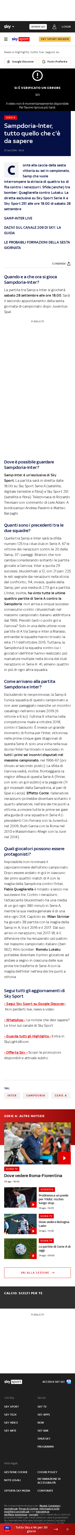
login (66, 26)
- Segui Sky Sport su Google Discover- (35, 1004)
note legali (12, 1480)
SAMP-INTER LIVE (18, 218)
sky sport (11, 1406)
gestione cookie (16, 1472)
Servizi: (42, 1397)
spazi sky (44, 1438)
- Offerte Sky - (16, 1052)
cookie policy (48, 1472)
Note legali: (11, 1463)
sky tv (42, 1406)
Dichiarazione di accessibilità (49, 1480)
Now (41, 1422)
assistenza (21, 1514)
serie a (61, 1095)
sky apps (44, 1414)
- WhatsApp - (14, 1020)
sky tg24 (10, 1414)
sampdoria (35, 1095)
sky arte (10, 1430)
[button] (31, 1529)
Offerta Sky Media (17, 1490)
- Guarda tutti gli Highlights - (27, 1036)
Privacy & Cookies (28, 1508)
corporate (45, 1490)
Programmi (46, 1446)
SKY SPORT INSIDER (55, 39)
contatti (34, 1514)
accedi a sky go (53, 1381)
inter (12, 1095)
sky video (11, 1422)
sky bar (43, 1430)
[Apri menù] (6, 39)
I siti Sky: (9, 1397)
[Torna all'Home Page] (21, 39)
